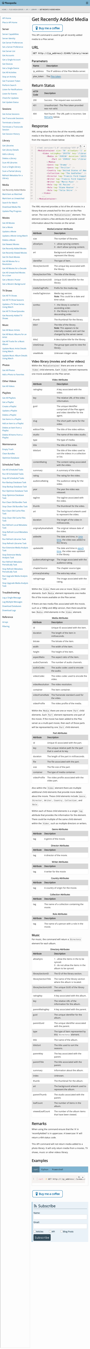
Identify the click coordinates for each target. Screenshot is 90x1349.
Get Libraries (8, 145)
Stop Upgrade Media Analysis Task (15, 584)
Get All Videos (8, 386)
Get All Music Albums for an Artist (14, 335)
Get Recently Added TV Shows (12, 317)
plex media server (16, 9)
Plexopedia (10, 2)
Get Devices (7, 64)
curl (36, 1169)
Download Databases (11, 606)
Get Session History (11, 134)
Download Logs (9, 610)
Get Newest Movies (10, 244)
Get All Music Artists (11, 330)
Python (44, 1169)
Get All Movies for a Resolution (10, 262)
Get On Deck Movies (11, 257)
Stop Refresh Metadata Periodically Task (12, 570)
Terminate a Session (11, 122)
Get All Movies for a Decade (14, 268)
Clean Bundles (8, 453)
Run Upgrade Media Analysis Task (15, 577)
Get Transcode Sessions (13, 118)
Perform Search (9, 85)
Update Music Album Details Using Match (14, 357)
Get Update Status (10, 102)
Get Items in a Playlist (11, 419)
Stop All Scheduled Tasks (13, 478)
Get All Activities (9, 72)
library (34, 9)
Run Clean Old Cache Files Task (13, 512)
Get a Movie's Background (13, 284)
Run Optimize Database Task (15, 491)
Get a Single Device (10, 68)
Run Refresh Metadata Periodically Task (12, 563)
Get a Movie (7, 227)
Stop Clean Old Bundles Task (14, 506)
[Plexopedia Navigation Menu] (86, 3)
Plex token (56, 76)
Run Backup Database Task (14, 482)
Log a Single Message (11, 597)
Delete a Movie (8, 240)
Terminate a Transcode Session (12, 128)
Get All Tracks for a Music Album (13, 343)
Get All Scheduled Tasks (12, 469)
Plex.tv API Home (9, 22)
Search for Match (9, 202)
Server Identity (8, 38)
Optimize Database (10, 458)
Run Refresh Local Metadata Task (14, 526)
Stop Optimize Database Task (13, 496)
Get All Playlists (9, 398)
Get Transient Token (11, 81)
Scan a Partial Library (11, 171)
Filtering (5, 626)
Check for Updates (10, 98)
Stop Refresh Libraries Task (14, 543)
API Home (6, 18)
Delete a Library (9, 158)
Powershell (57, 1169)
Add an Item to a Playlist (13, 423)
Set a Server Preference (12, 47)
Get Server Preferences (12, 42)
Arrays (5, 622)
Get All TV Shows (9, 295)
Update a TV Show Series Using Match (13, 305)
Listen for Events (9, 93)
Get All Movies (8, 223)
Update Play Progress (11, 211)
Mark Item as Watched (12, 194)
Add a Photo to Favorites (13, 374)
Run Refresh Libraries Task (14, 539)
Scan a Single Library (11, 167)
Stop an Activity (9, 76)
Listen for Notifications (12, 89)
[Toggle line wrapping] (84, 146)
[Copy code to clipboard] (80, 146)
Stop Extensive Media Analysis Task (11, 556)
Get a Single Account (11, 59)
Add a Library (8, 154)
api (27, 9)
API (53, 1231)
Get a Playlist (8, 402)
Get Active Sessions (10, 114)
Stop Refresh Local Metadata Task (15, 533)
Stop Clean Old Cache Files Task (14, 519)
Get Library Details (10, 150)
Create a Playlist (9, 406)
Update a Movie (9, 231)
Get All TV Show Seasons (13, 300)
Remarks (48, 116)
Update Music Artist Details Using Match (14, 350)
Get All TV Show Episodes (13, 311)
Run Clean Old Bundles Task (14, 502)
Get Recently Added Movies (14, 248)
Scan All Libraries (9, 162)
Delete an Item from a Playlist (12, 429)
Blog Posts (68, 1231)
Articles (39, 1231)
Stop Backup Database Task (14, 486)
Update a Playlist (9, 410)
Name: (37, 1212)
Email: (37, 1222)
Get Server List (8, 51)
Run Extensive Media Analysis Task (15, 549)
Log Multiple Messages (12, 602)
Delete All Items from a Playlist (12, 436)
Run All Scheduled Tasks (13, 474)
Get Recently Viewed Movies (14, 252)
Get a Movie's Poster (11, 279)
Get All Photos (8, 370)
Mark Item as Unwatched (13, 198)
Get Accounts (8, 55)
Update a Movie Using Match (15, 235)
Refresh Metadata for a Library (12, 177)
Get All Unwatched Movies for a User (13, 274)
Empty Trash (7, 449)
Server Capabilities (10, 34)
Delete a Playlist (9, 415)
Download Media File (11, 207)
